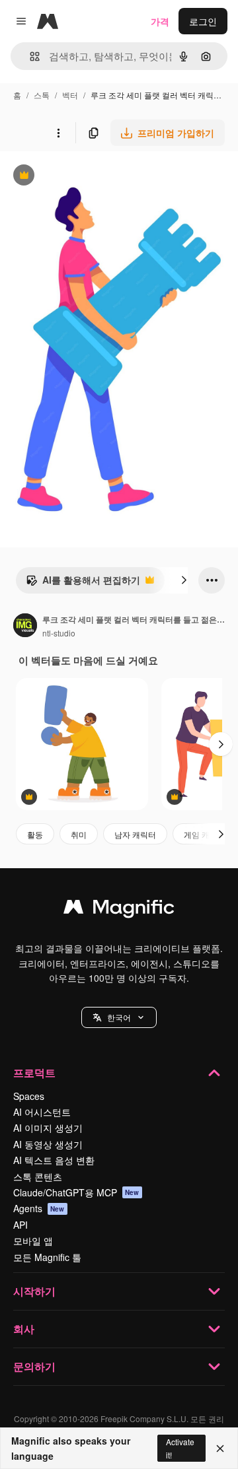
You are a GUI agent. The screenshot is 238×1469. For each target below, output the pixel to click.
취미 (79, 834)
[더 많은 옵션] (58, 133)
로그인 (203, 21)
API (20, 1224)
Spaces (28, 1096)
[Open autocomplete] (29, 56)
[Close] (220, 1448)
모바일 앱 (33, 1240)
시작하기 (34, 1291)
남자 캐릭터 (135, 834)
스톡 (42, 94)
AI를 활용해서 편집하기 (83, 583)
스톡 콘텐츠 (37, 1176)
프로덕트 (34, 1072)
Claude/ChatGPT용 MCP (76, 1192)
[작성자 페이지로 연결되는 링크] (25, 626)
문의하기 (34, 1366)
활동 (35, 834)
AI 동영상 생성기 (48, 1144)
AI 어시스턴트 (42, 1111)
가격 (160, 21)
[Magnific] (119, 910)
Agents (39, 1208)
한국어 (119, 1017)
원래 (76, 177)
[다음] (184, 580)
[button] (119, 1017)
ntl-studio (58, 632)
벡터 (70, 94)
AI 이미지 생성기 (48, 1127)
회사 (23, 1328)
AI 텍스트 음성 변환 (54, 1160)
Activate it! (180, 1448)
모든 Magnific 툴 (47, 1257)
